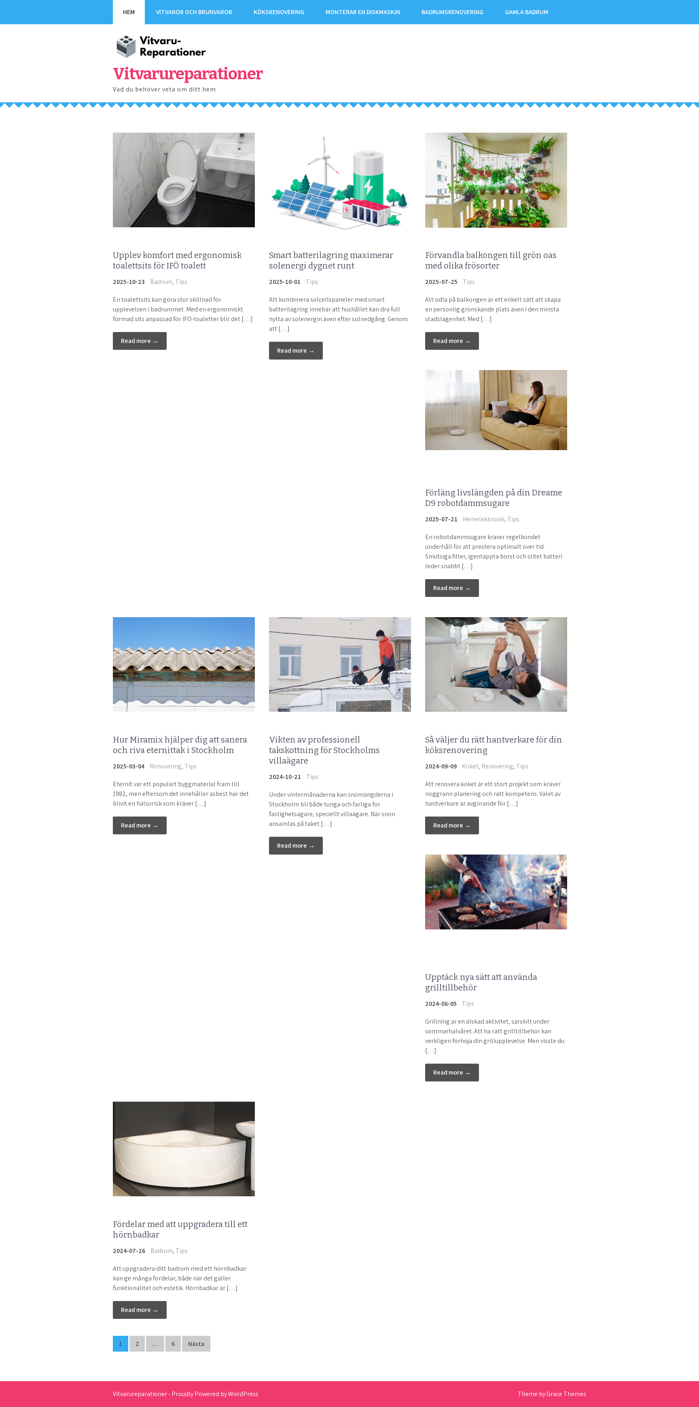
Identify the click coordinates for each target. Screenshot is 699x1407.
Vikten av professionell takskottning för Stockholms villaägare (324, 750)
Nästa (196, 1344)
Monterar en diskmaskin (363, 12)
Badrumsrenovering (452, 12)
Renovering (166, 766)
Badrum (161, 281)
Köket (470, 766)
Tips (181, 281)
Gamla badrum (526, 12)
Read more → (140, 340)
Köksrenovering (279, 12)
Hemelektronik (483, 519)
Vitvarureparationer (188, 74)
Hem (129, 12)
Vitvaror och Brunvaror (194, 12)
